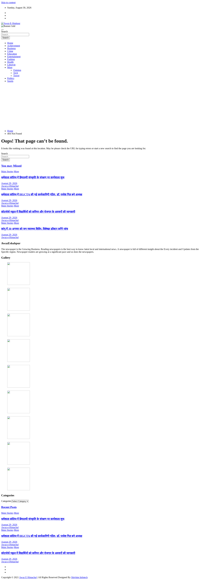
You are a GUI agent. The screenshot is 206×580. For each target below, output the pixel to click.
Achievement (13, 45)
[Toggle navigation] (2, 29)
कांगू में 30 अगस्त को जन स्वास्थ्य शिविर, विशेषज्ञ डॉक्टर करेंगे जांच (34, 228)
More (9, 67)
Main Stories (7, 171)
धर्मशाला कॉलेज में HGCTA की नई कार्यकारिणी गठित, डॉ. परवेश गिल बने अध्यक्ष (41, 194)
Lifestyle (11, 64)
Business (11, 48)
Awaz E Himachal (28, 577)
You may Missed (11, 165)
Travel (16, 75)
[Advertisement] (103, 106)
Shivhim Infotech (79, 577)
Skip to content (8, 2)
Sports (10, 81)
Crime (10, 51)
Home (10, 43)
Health (10, 62)
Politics (10, 78)
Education (12, 54)
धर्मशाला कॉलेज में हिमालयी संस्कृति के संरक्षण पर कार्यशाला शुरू (32, 177)
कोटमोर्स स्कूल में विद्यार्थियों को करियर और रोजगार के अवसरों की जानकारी (38, 211)
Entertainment (14, 56)
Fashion (11, 59)
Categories (6, 501)
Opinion (17, 70)
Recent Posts (9, 507)
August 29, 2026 (9, 183)
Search (4, 31)
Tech (15, 73)
